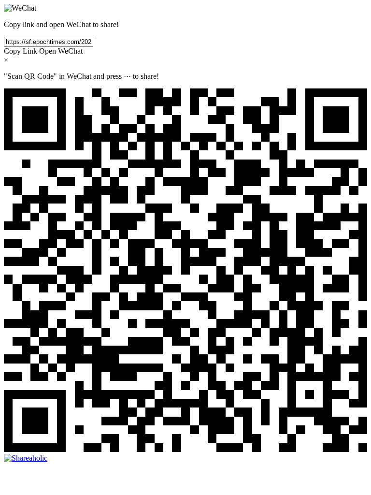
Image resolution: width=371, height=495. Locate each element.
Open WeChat (61, 51)
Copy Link (20, 51)
